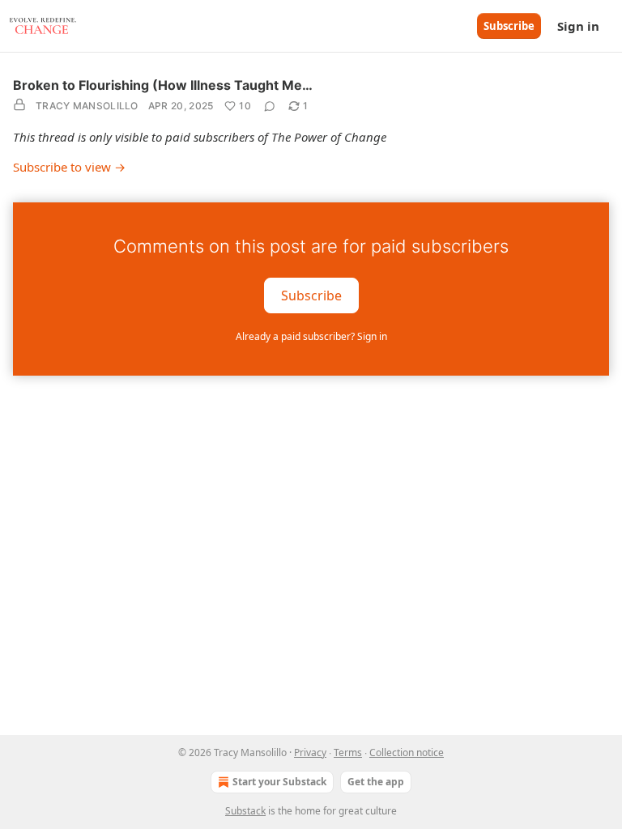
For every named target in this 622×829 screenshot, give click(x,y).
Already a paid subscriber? (311, 336)
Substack (245, 811)
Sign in (578, 26)
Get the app (375, 782)
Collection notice (406, 752)
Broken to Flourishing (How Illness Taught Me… (163, 85)
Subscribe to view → (69, 167)
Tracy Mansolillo (87, 106)
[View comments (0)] (269, 106)
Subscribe (509, 26)
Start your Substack (279, 782)
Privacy (310, 752)
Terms (348, 752)
